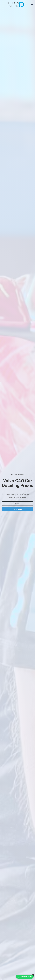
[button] (32, 4)
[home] (12, 4)
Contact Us (17, 503)
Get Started (17, 509)
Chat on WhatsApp (26, 976)
